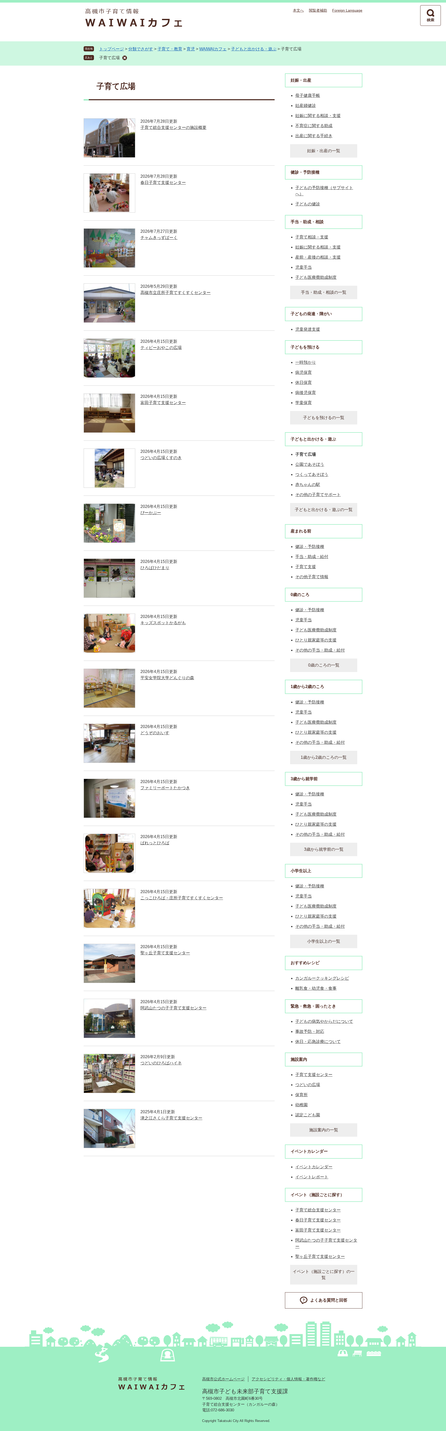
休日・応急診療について (318, 1041)
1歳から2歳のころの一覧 (324, 757)
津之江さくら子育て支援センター (171, 1118)
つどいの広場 (307, 1084)
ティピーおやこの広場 (161, 347)
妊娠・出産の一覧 (323, 151)
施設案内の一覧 (323, 1130)
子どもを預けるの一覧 (323, 417)
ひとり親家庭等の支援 (316, 640)
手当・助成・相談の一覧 (323, 292)
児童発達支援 (307, 329)
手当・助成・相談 (307, 222)
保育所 (301, 1095)
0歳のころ (300, 594)
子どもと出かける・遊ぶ (253, 49)
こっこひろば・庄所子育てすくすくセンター (181, 898)
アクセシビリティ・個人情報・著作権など (288, 1379)
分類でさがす (140, 49)
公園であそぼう (309, 464)
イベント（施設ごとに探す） (317, 1195)
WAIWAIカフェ (213, 49)
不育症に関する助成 (313, 125)
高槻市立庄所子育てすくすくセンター (175, 292)
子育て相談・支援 (311, 237)
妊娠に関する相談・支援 (318, 115)
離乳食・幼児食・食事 (316, 988)
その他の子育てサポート (318, 494)
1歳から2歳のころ (307, 686)
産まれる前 (301, 531)
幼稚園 (301, 1105)
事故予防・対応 (309, 1031)
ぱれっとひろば (154, 843)
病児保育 (303, 372)
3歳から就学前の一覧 (324, 849)
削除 (124, 58)
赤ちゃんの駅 (307, 484)
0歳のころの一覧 (323, 665)
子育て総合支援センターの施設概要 (173, 127)
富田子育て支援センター (163, 402)
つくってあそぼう (311, 474)
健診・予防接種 (305, 172)
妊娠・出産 (301, 80)
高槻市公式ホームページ (223, 1379)
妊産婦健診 (305, 105)
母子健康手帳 (307, 95)
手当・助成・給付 (311, 556)
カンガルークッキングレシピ (322, 978)
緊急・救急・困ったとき (313, 1006)
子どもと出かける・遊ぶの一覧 (324, 509)
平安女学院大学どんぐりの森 (167, 678)
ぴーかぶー (150, 512)
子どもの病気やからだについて (324, 1021)
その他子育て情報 (311, 577)
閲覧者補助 (318, 10)
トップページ (111, 49)
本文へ (298, 10)
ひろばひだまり (154, 568)
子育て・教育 (169, 49)
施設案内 (299, 1059)
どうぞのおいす (154, 733)
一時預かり (305, 362)
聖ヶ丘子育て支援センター (165, 953)
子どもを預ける (305, 347)
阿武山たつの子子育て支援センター (173, 1008)
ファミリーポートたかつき (165, 788)
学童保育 (303, 402)
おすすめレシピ (305, 963)
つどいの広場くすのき (161, 457)
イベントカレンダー (309, 1151)
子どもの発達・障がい (311, 314)
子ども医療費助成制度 (316, 277)
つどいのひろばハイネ (161, 1063)
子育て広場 (109, 58)
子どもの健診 (307, 204)
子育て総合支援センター (318, 1210)
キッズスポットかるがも (163, 623)
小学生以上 (301, 871)
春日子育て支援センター (163, 182)
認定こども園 (307, 1115)
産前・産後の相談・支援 (318, 257)
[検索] (430, 15)
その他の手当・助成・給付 (320, 650)
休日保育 (303, 382)
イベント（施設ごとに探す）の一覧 (324, 1274)
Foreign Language (347, 10)
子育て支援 (305, 566)
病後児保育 (305, 392)
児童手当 (303, 267)
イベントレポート (311, 1177)
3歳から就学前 (304, 779)
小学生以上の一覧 (323, 941)
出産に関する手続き (313, 136)
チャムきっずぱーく (159, 237)
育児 (191, 49)
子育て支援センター (313, 1074)
